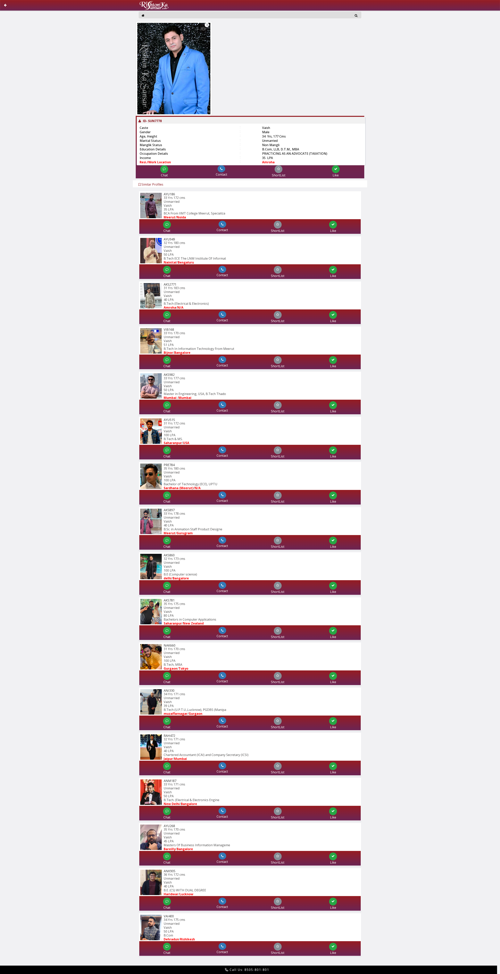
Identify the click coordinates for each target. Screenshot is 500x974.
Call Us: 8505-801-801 (249, 970)
